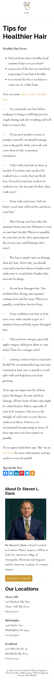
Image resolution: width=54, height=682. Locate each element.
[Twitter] (10, 473)
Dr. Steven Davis (27, 5)
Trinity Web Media (27, 675)
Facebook (8, 453)
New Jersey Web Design (33, 672)
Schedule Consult (19, 578)
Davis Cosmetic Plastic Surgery (30, 670)
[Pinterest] (21, 473)
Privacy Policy (13, 672)
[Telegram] (27, 473)
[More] (32, 473)
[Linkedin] (16, 473)
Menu (27, 13)
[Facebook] (5, 473)
